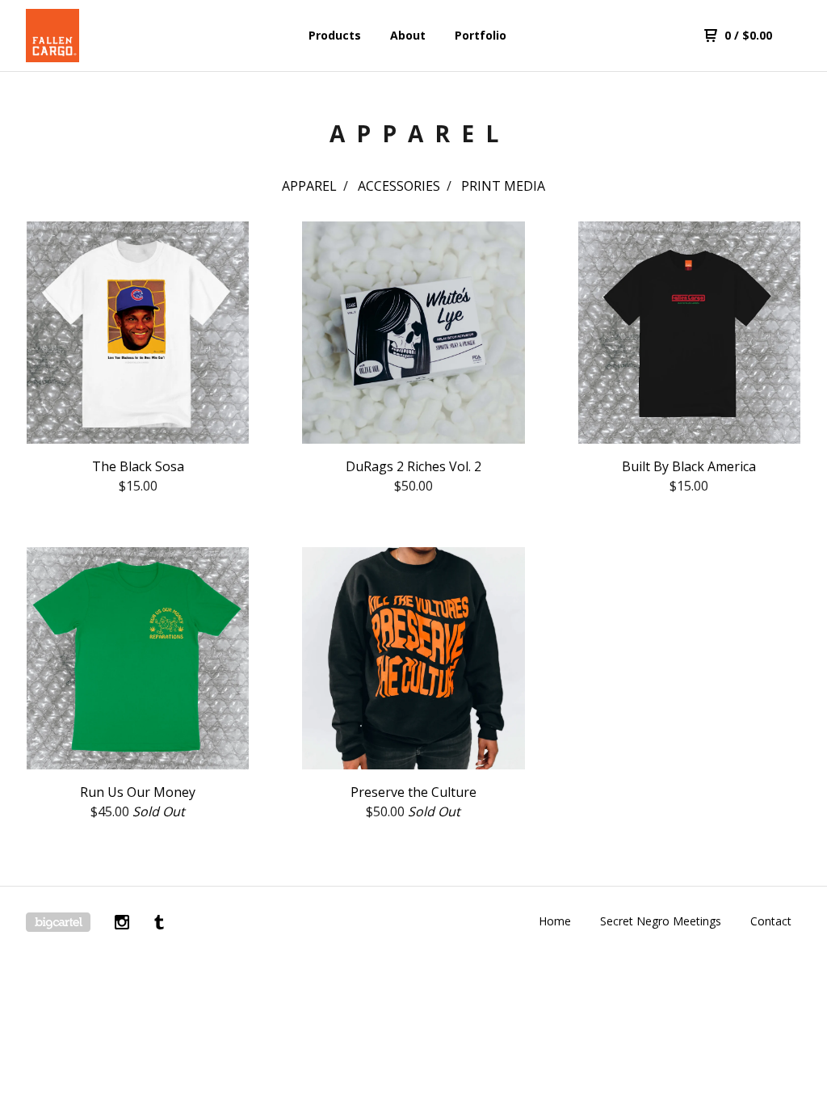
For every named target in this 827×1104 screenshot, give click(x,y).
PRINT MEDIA (503, 186)
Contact (770, 921)
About (408, 35)
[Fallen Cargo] (110, 35)
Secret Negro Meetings (660, 921)
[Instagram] (122, 924)
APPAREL (309, 186)
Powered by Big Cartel (58, 922)
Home (555, 921)
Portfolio (480, 35)
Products (335, 35)
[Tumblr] (159, 924)
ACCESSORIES (399, 186)
